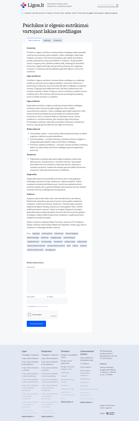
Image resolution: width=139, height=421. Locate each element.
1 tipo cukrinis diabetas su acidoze (30, 369)
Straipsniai (28, 13)
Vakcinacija (65, 373)
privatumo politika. (42, 306)
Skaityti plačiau (27, 416)
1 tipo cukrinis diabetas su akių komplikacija (30, 375)
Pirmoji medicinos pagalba (85, 13)
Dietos (62, 13)
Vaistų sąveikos (99, 13)
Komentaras (30, 267)
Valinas (63, 398)
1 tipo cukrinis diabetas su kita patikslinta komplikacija (30, 387)
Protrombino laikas (87, 399)
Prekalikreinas (85, 379)
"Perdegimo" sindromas (30, 355)
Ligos (22, 13)
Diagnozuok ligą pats (111, 13)
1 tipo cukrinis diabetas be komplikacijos (30, 363)
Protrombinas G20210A (89, 389)
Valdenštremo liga (67, 389)
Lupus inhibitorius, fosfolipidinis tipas (86, 359)
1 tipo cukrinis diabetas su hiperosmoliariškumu (30, 380)
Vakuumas (64, 385)
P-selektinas (84, 364)
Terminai (56, 13)
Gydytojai (68, 13)
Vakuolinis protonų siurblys (67, 380)
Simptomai (49, 13)
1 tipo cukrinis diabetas (30, 358)
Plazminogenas (85, 367)
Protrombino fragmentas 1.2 (85, 394)
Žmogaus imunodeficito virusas (69, 356)
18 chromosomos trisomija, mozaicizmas (30, 411)
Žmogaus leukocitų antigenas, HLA (67, 368)
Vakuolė (64, 376)
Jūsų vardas (30, 297)
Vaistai (74, 13)
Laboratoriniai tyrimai (38, 13)
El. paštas (50, 297)
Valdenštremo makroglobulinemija (68, 393)
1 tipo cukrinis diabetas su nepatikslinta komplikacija (30, 404)
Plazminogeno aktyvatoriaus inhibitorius (85, 373)
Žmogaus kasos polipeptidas (66, 362)
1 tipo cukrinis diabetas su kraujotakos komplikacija (30, 396)
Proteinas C (84, 382)
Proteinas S (84, 386)
